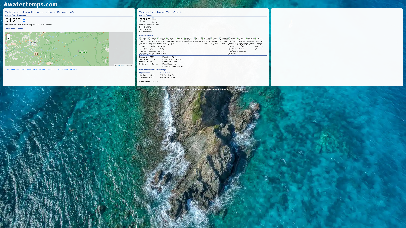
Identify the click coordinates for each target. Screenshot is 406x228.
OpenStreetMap (120, 65)
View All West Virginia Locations (40, 69)
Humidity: (143, 27)
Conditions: (143, 25)
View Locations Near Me (66, 69)
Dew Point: (143, 32)
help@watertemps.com (187, 90)
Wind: (141, 29)
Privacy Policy (200, 90)
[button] (52, 47)
